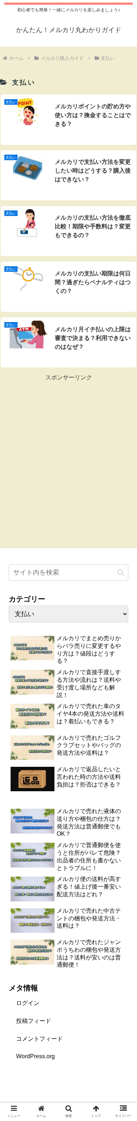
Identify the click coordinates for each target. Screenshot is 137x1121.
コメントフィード (39, 1039)
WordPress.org (35, 1056)
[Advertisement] (68, 451)
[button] (120, 572)
